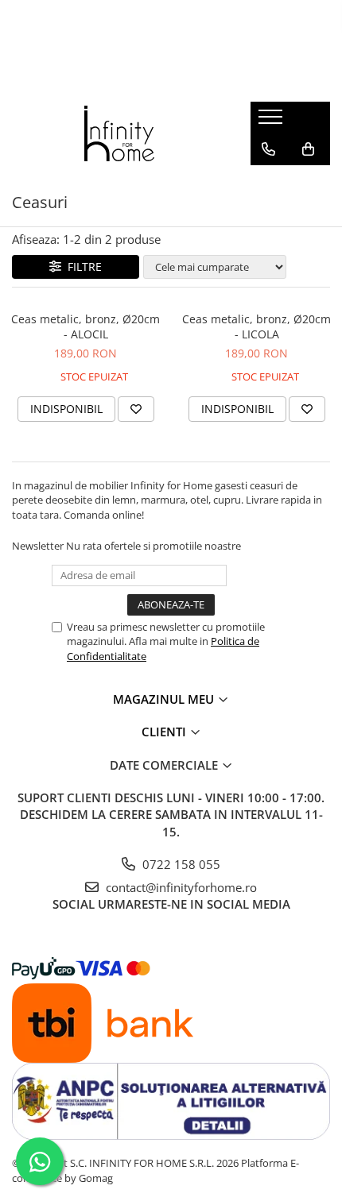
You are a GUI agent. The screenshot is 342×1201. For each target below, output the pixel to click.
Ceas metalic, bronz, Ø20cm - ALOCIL (85, 326)
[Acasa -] (119, 133)
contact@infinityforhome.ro (180, 887)
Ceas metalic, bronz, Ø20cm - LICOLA (256, 326)
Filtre (81, 266)
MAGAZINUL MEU (165, 699)
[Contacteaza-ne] (268, 149)
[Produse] (272, 121)
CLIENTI (165, 732)
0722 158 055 (179, 864)
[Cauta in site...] (268, 181)
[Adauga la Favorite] (136, 409)
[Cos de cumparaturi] (308, 149)
